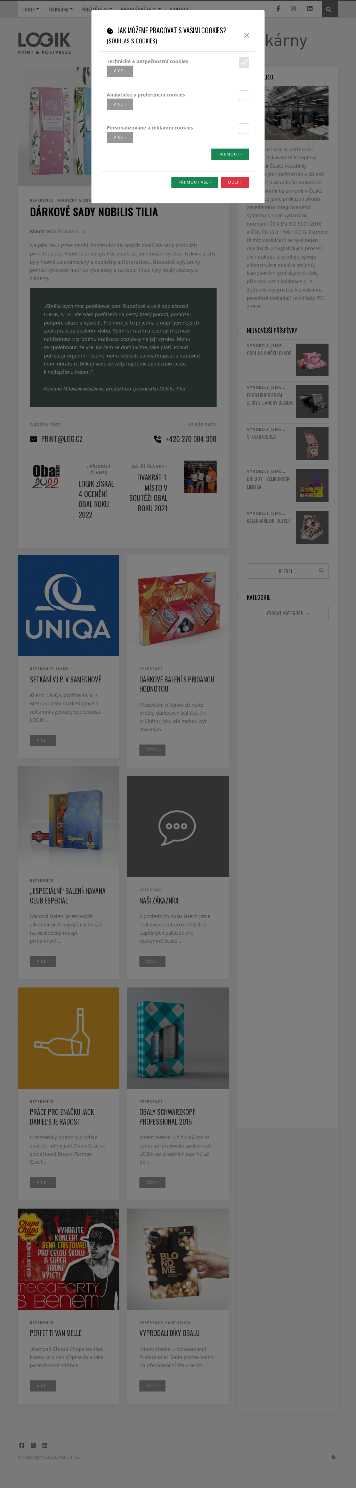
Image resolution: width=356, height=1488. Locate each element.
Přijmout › (230, 154)
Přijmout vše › (194, 182)
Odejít (235, 182)
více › (120, 70)
